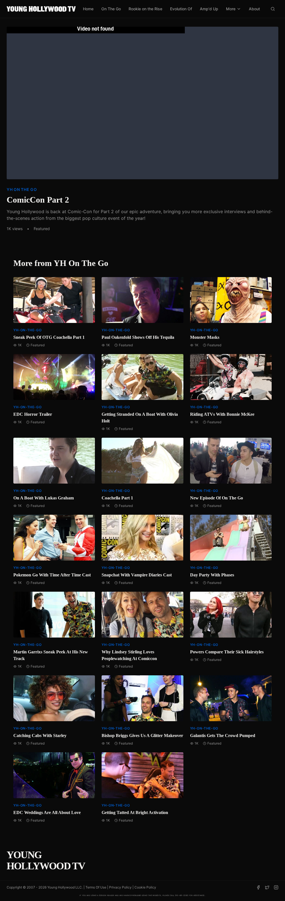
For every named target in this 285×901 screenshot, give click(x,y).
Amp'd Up (209, 8)
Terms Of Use (95, 887)
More (230, 8)
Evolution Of (181, 8)
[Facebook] (258, 887)
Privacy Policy (120, 887)
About (254, 8)
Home (88, 8)
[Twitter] (267, 887)
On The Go (111, 8)
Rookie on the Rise (145, 8)
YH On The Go (22, 189)
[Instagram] (276, 887)
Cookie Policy (145, 887)
